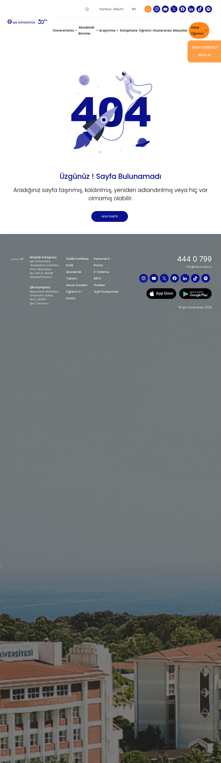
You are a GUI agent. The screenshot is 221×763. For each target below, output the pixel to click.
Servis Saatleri (76, 285)
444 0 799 (194, 259)
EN (134, 9)
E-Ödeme (101, 272)
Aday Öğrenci (197, 30)
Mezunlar (180, 30)
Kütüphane (128, 30)
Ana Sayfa (110, 216)
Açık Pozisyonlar (106, 291)
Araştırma (107, 30)
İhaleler (99, 285)
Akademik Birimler (86, 30)
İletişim (118, 9)
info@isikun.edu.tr (199, 267)
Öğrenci (145, 30)
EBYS (97, 278)
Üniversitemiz (63, 30)
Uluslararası (162, 30)
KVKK (69, 265)
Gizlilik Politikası (77, 259)
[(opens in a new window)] (156, 9)
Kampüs (106, 9)
